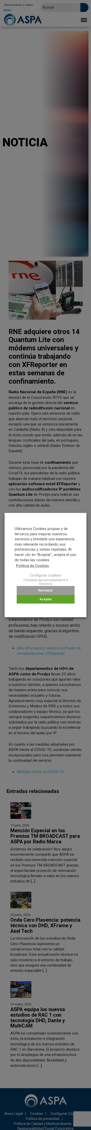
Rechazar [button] (45, 590)
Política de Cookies (32, 566)
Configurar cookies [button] (45, 575)
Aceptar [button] (45, 599)
